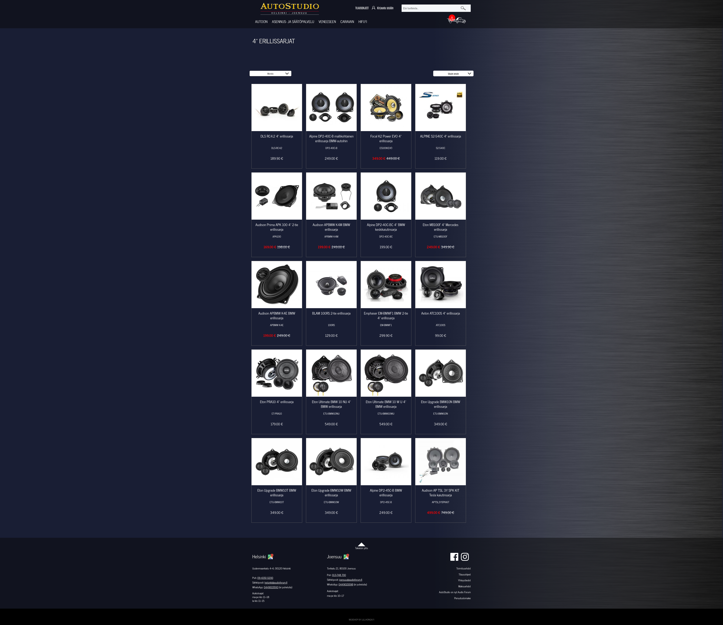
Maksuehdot (464, 586)
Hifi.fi (362, 21)
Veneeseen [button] (327, 21)
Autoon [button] (261, 21)
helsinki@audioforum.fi (276, 582)
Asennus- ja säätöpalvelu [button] (293, 21)
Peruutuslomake (462, 598)
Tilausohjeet (465, 574)
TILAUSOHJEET (361, 8)
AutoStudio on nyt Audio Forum (455, 592)
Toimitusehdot (463, 568)
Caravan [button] (347, 21)
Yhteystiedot (464, 580)
